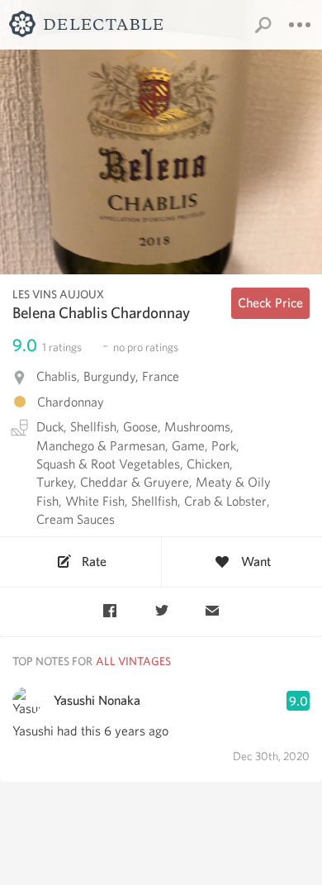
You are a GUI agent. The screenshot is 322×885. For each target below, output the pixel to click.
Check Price (270, 303)
